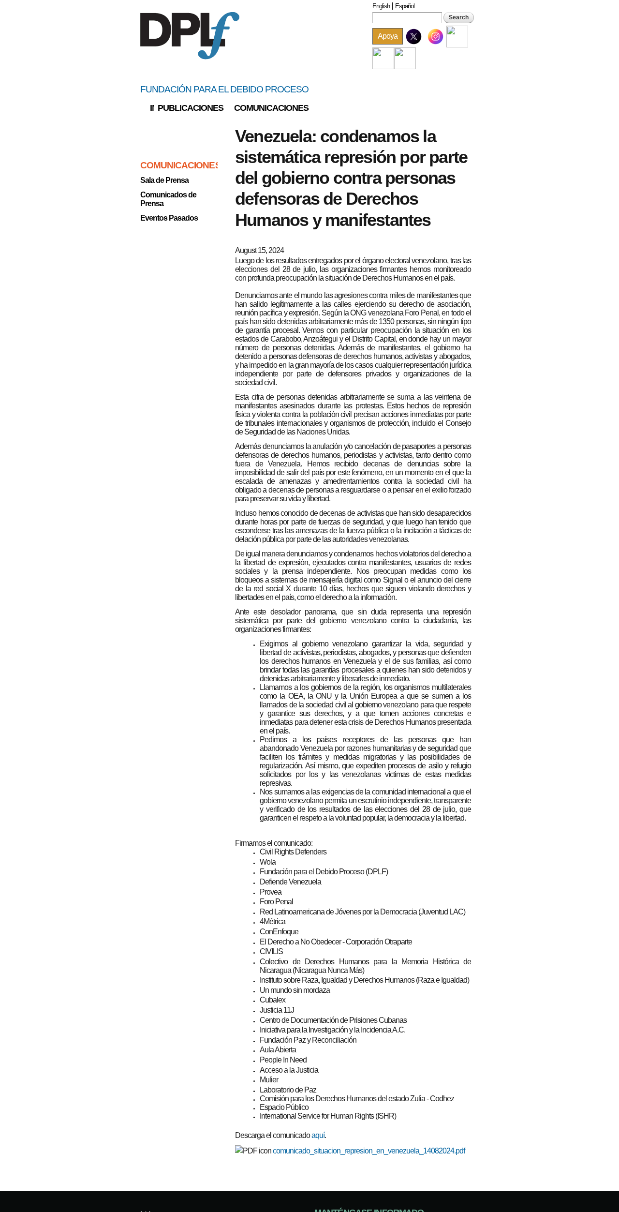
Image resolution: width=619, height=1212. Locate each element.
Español (404, 6)
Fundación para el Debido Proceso (224, 89)
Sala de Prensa (164, 180)
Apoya (388, 36)
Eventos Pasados (169, 218)
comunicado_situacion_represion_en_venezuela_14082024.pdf (369, 1151)
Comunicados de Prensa (168, 199)
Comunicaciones (271, 108)
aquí (317, 1135)
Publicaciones (190, 108)
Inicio (152, 108)
